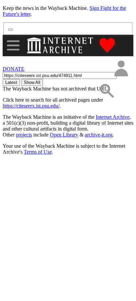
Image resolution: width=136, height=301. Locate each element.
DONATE (13, 69)
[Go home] (61, 45)
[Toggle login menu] (120, 69)
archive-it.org (99, 135)
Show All (32, 82)
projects (24, 135)
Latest (11, 82)
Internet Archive (112, 117)
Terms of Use (38, 152)
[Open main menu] (13, 45)
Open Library (64, 135)
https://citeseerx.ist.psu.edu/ (31, 106)
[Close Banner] (10, 30)
